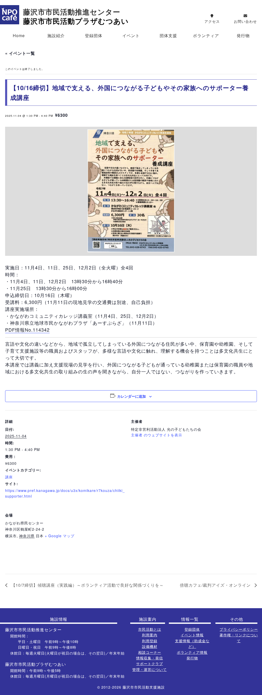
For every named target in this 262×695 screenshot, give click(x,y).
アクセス (212, 21)
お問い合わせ (245, 21)
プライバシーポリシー (239, 629)
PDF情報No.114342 (27, 329)
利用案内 (149, 634)
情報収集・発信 (149, 657)
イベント (131, 35)
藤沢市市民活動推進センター (71, 12)
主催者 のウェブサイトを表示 (156, 434)
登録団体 (93, 35)
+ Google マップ (59, 535)
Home (19, 35)
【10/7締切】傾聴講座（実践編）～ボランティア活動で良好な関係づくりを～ (87, 585)
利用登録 (149, 640)
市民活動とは (149, 629)
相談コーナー (149, 652)
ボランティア (206, 35)
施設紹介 (56, 35)
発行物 (243, 35)
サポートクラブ (149, 663)
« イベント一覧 (20, 53)
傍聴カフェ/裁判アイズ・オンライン (216, 585)
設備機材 (149, 646)
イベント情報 (192, 634)
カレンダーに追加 (131, 396)
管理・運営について (149, 669)
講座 (9, 476)
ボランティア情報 (192, 652)
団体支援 (168, 35)
